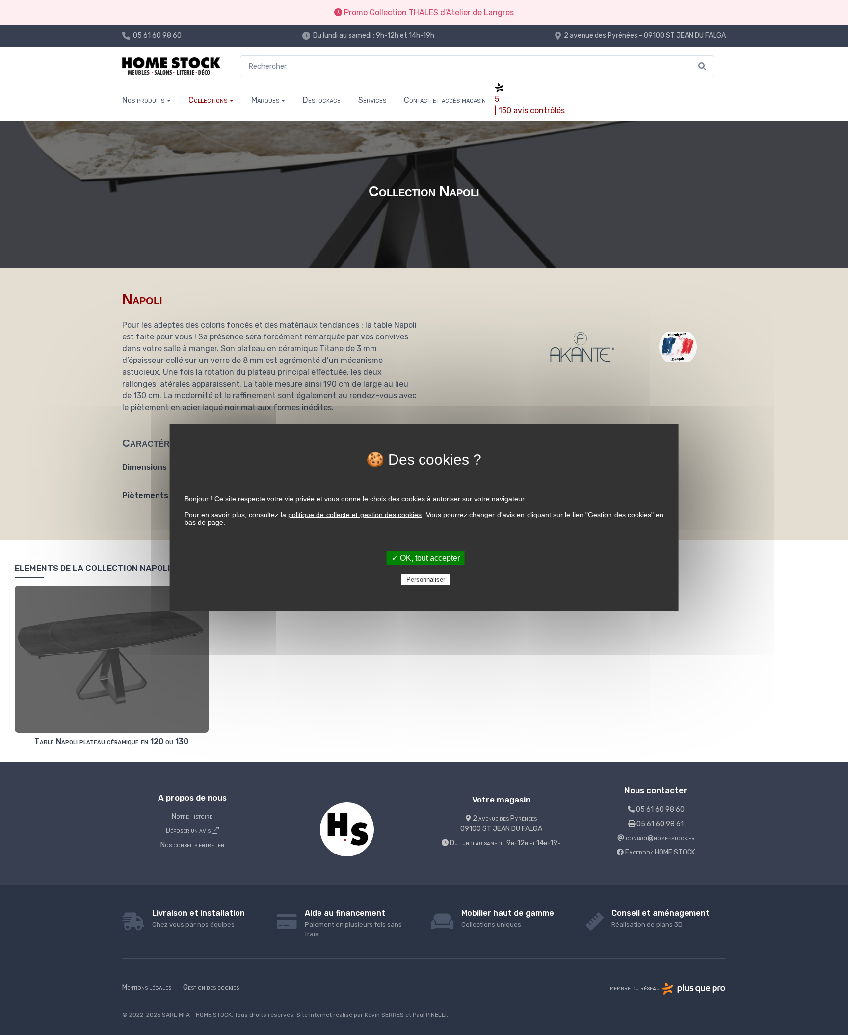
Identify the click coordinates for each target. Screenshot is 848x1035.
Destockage (322, 99)
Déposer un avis (189, 831)
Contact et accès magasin (445, 99)
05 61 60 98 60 (157, 35)
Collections (207, 99)
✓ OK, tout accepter (426, 558)
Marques (265, 99)
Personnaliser (425, 579)
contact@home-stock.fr (659, 838)
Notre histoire (192, 816)
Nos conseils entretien (192, 845)
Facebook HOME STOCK (659, 852)
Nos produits (143, 99)
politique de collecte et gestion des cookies (355, 514)
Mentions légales (146, 987)
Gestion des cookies (211, 987)
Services (372, 99)
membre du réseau (635, 988)
